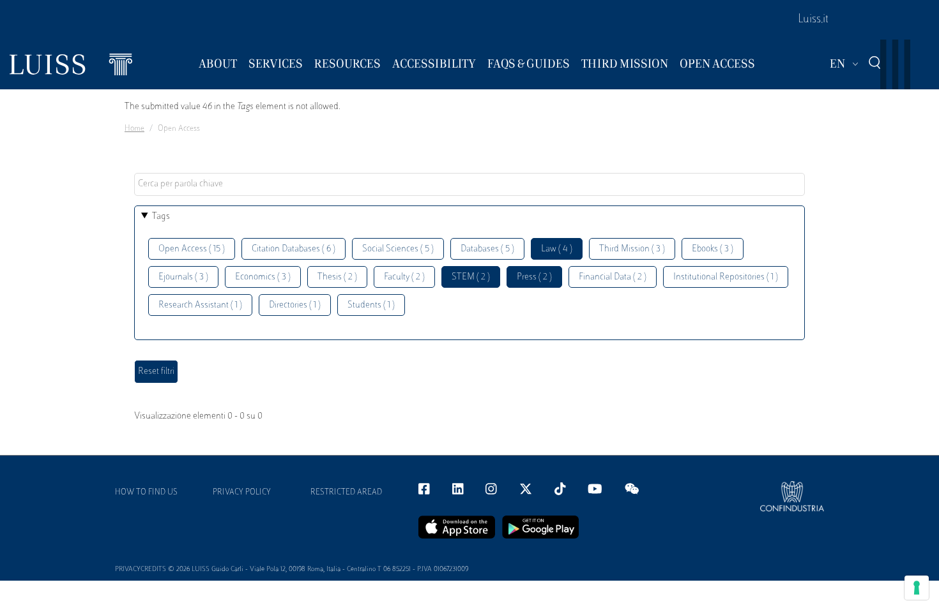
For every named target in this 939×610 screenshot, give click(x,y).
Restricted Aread (346, 492)
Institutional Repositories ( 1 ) (725, 277)
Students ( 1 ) (371, 305)
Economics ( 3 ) (263, 277)
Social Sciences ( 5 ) (398, 249)
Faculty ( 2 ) (404, 277)
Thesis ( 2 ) (337, 277)
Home (134, 129)
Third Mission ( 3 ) (632, 249)
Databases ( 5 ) (487, 249)
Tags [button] (161, 216)
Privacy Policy (242, 492)
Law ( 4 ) (556, 249)
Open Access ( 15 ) (191, 249)
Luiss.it (813, 20)
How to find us (146, 492)
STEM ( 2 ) (471, 277)
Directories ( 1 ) (295, 305)
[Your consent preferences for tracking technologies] (917, 588)
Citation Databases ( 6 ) (293, 249)
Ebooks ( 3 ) (712, 249)
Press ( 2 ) (534, 277)
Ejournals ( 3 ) (183, 277)
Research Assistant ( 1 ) (200, 305)
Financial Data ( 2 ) (612, 277)
